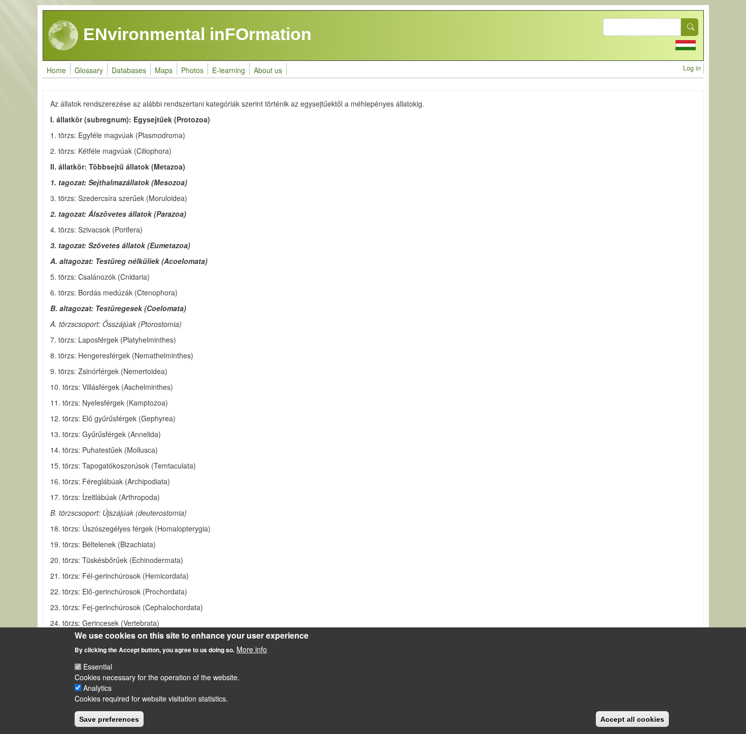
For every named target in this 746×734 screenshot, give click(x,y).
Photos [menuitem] (192, 70)
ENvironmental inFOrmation (195, 34)
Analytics (97, 688)
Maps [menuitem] (164, 70)
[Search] (689, 27)
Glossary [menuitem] (89, 70)
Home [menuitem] (56, 70)
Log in (692, 68)
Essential (97, 666)
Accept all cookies (632, 719)
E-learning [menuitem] (228, 70)
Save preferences (109, 719)
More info (251, 649)
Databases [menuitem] (129, 70)
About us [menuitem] (268, 70)
